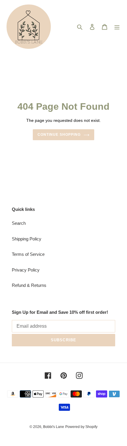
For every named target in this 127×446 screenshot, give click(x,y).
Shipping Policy (26, 238)
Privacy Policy (26, 269)
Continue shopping (59, 134)
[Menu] (117, 26)
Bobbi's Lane (53, 427)
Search (19, 223)
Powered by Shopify (81, 427)
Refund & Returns (29, 285)
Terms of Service (28, 254)
